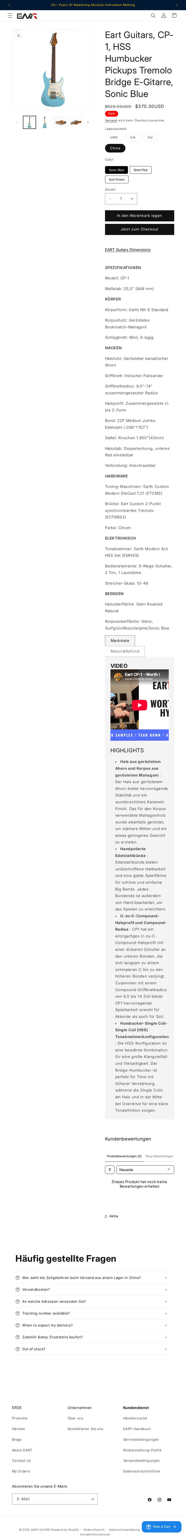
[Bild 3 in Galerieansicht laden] (59, 122)
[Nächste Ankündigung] (177, 5)
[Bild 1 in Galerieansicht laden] (29, 122)
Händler (19, 1429)
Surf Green (117, 179)
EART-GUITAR (40, 1529)
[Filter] (110, 1169)
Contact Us (21, 1461)
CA (135, 138)
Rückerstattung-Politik (142, 1450)
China (115, 148)
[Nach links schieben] (17, 122)
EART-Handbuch (137, 1429)
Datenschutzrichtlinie (141, 1471)
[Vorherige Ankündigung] (9, 5)
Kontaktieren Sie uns (86, 1429)
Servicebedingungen (141, 1440)
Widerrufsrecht (93, 1529)
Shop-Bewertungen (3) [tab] (161, 1156)
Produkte (20, 1418)
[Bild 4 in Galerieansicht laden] (75, 122)
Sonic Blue (116, 170)
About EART (22, 1450)
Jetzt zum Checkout (139, 229)
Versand (111, 120)
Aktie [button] (114, 1216)
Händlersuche (135, 1418)
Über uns (75, 1418)
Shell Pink (141, 170)
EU (153, 138)
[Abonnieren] (92, 1499)
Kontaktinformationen (95, 1534)
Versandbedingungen (141, 1461)
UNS (116, 138)
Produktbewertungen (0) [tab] (124, 1156)
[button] (10, 15)
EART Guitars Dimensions (128, 249)
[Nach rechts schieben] (88, 122)
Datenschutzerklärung (124, 1529)
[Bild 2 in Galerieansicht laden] (44, 122)
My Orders (21, 1471)
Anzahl (110, 189)
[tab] (120, 640)
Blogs (17, 1440)
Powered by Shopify (65, 1529)
